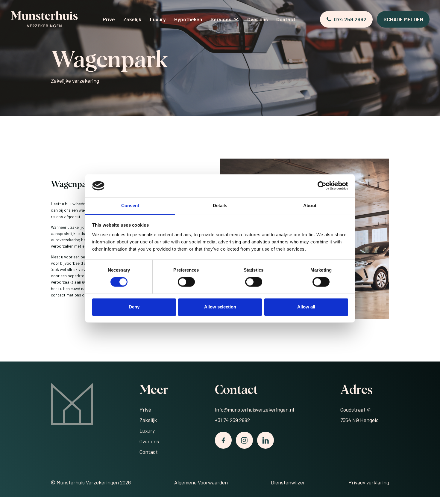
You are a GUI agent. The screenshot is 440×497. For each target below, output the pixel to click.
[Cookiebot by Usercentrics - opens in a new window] (322, 185)
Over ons (257, 19)
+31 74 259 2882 (232, 420)
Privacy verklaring (368, 482)
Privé (109, 19)
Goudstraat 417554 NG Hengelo (359, 414)
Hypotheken (188, 19)
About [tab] (309, 205)
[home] (44, 19)
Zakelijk (132, 19)
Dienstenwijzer (288, 482)
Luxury (158, 19)
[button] (224, 19)
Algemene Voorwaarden (201, 482)
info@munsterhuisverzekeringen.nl (254, 409)
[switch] (186, 282)
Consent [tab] (130, 205)
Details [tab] (220, 205)
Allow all (306, 306)
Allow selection (220, 306)
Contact (285, 19)
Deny (134, 306)
